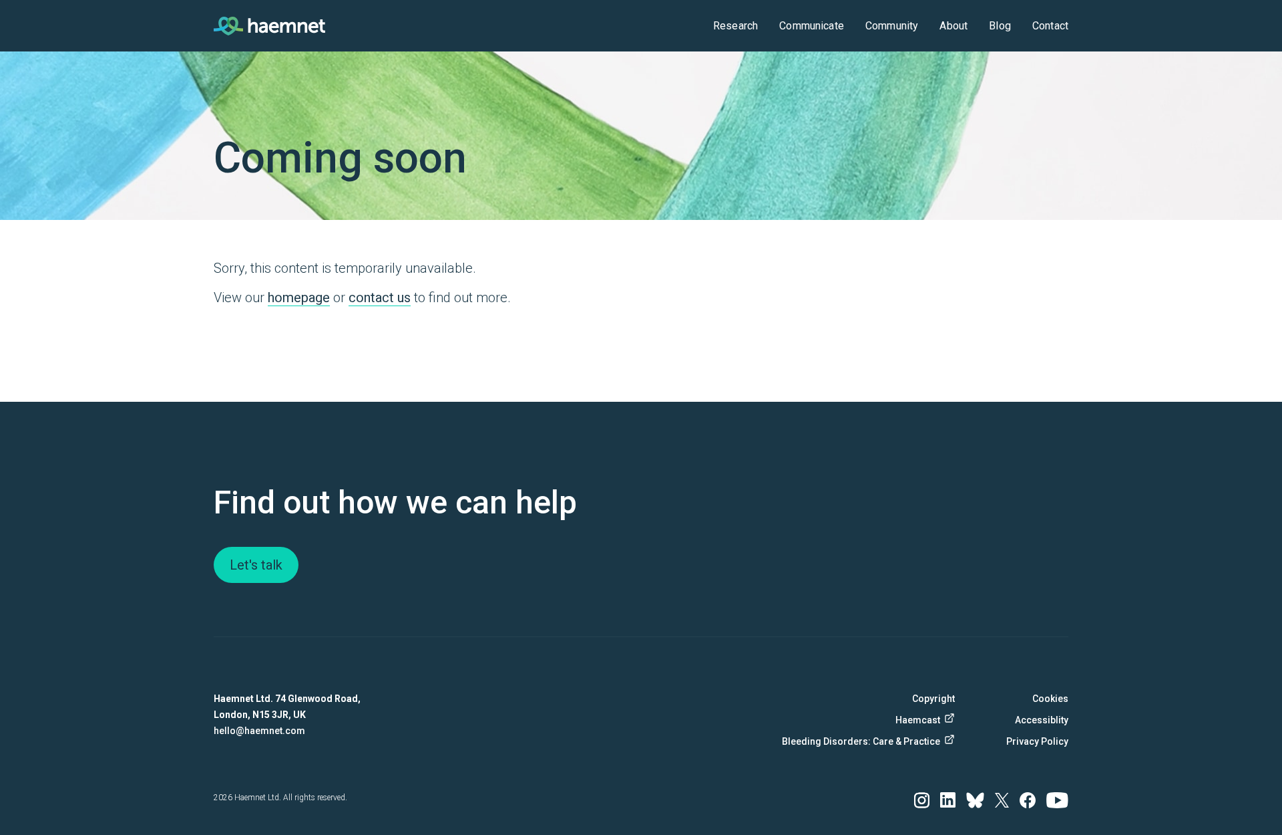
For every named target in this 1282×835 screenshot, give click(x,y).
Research (735, 25)
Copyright (933, 698)
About (953, 25)
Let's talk (256, 565)
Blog (1000, 25)
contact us (380, 297)
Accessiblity (1041, 720)
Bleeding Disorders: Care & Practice (867, 741)
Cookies (1050, 698)
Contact (1050, 25)
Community (891, 25)
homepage (299, 297)
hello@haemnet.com (259, 730)
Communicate (811, 25)
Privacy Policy (1037, 741)
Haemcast (917, 720)
